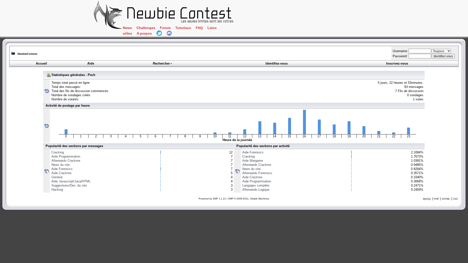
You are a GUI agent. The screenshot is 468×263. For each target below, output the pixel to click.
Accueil (41, 63)
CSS (455, 198)
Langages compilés (256, 185)
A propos (144, 33)
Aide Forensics (62, 169)
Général (56, 177)
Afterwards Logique (255, 189)
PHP (436, 198)
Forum (165, 28)
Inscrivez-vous (397, 63)
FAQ (199, 28)
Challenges (145, 28)
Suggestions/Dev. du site (69, 185)
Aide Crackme (61, 173)
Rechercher (161, 63)
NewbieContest (27, 53)
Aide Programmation (65, 156)
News (127, 28)
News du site (60, 165)
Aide (90, 63)
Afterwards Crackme (65, 160)
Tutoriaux (183, 28)
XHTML (446, 198)
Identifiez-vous (276, 63)
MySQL (427, 198)
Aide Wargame (252, 160)
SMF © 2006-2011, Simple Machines (248, 198)
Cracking (57, 152)
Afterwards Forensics (257, 173)
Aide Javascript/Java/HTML (71, 181)
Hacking (57, 189)
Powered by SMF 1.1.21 (212, 198)
